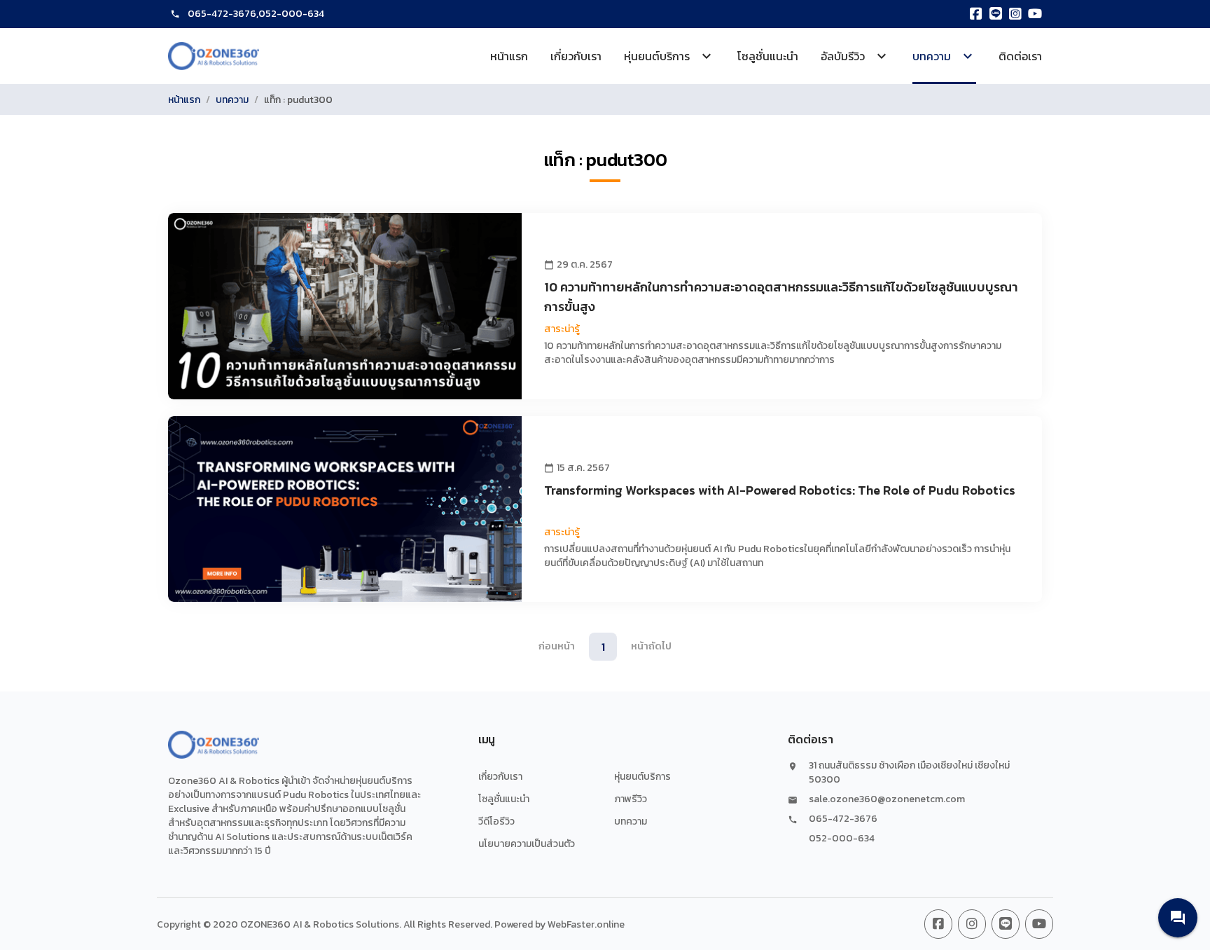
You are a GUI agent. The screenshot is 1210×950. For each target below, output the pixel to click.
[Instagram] (1015, 14)
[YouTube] (1035, 14)
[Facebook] (976, 14)
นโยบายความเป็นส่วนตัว (526, 844)
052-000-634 (291, 13)
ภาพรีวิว (630, 799)
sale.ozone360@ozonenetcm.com (887, 799)
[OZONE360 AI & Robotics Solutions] (213, 56)
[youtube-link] (1039, 924)
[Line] (996, 14)
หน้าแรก (509, 56)
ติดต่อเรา (1020, 56)
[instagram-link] (972, 924)
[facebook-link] (938, 924)
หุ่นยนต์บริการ (642, 776)
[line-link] (1006, 924)
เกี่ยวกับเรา (575, 56)
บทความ (232, 99)
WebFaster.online (586, 924)
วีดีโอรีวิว (496, 821)
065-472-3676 (222, 13)
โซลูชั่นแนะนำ (767, 56)
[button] (1177, 917)
